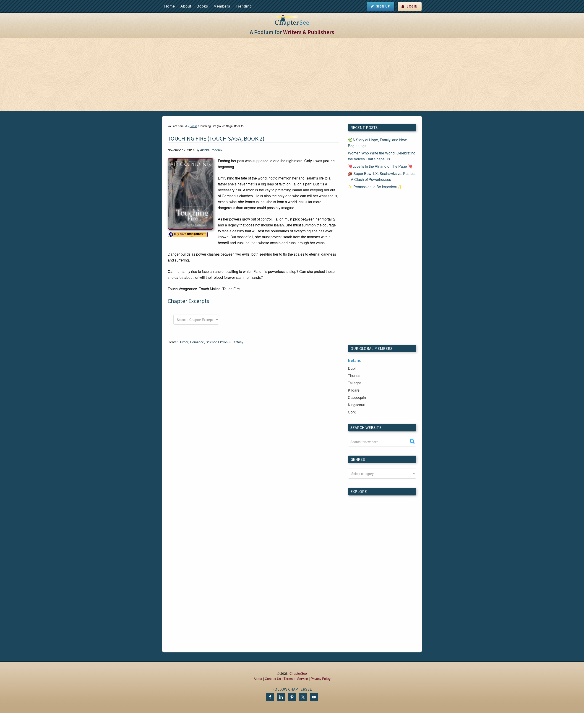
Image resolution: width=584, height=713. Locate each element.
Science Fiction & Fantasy (224, 342)
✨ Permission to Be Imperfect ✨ (375, 186)
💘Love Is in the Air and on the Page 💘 (380, 166)
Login (412, 6)
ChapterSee (298, 673)
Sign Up (383, 6)
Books (202, 6)
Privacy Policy (321, 678)
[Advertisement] (292, 74)
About (185, 6)
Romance (197, 342)
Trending (244, 6)
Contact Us (273, 678)
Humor (183, 342)
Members (222, 6)
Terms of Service (296, 678)
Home (169, 6)
